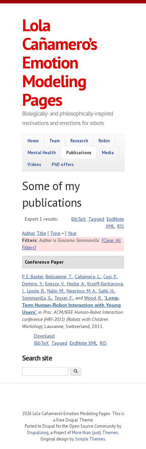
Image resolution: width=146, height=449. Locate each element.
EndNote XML (83, 343)
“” (71, 305)
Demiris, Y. (32, 284)
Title (41, 233)
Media (108, 152)
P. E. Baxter (32, 276)
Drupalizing (38, 432)
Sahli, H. (106, 291)
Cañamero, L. (88, 276)
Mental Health (42, 152)
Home (33, 140)
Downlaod (44, 336)
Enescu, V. (55, 284)
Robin (104, 140)
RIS (120, 226)
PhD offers (63, 164)
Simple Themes (90, 439)
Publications (78, 152)
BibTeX (78, 219)
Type (55, 233)
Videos (34, 164)
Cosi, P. (110, 276)
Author (28, 233)
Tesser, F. (63, 298)
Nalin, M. (56, 291)
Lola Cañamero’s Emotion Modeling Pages (59, 62)
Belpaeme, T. (59, 276)
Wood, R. (93, 298)
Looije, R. (36, 291)
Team (54, 140)
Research (79, 140)
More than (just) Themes (95, 432)
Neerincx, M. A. (81, 291)
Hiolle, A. (76, 284)
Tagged (96, 219)
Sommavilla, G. (37, 298)
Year (72, 233)
